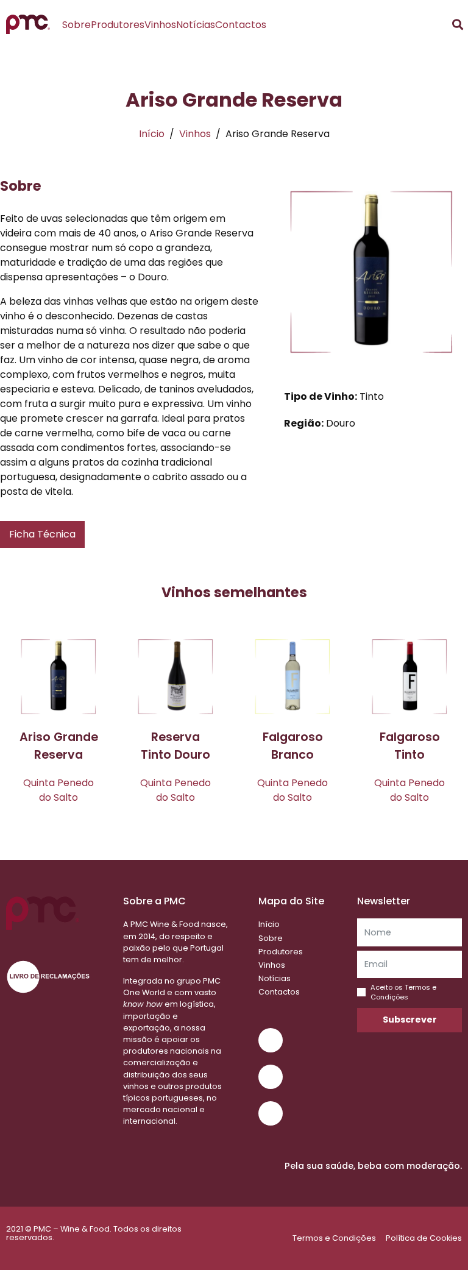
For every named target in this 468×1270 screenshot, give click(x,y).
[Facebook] (270, 1077)
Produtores (117, 25)
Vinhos (160, 25)
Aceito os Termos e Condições (403, 992)
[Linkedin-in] (270, 1113)
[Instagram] (270, 1040)
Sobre (76, 25)
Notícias (195, 25)
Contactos (240, 25)
